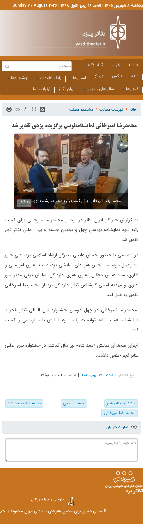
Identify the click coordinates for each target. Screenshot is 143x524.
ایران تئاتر (67, 89)
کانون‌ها (132, 89)
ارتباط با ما (41, 89)
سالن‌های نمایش (100, 89)
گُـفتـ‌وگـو (95, 65)
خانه (133, 109)
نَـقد (134, 76)
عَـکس (117, 76)
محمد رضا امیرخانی (119, 413)
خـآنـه (133, 65)
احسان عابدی (74, 403)
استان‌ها (79, 78)
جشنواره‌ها (19, 78)
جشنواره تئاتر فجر (121, 403)
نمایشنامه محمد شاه (24, 403)
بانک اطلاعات (50, 78)
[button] (42, 109)
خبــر (115, 65)
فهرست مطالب (111, 109)
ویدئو (99, 76)
